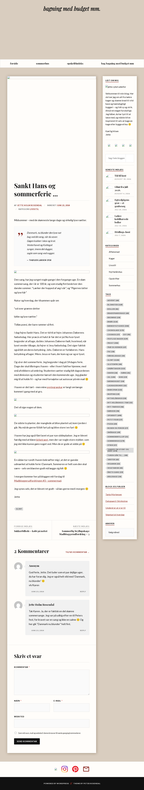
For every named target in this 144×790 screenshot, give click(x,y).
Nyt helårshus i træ (119, 402)
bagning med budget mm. (72, 8)
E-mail (58, 701)
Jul (111, 377)
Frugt (112, 343)
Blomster (114, 305)
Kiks (123, 377)
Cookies (113, 334)
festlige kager (117, 339)
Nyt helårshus (115, 271)
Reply (83, 591)
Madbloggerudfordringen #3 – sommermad (37, 480)
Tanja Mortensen (113, 494)
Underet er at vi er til (115, 507)
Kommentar (22, 667)
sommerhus (42, 63)
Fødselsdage (116, 356)
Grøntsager (116, 368)
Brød (112, 322)
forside (14, 63)
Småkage (113, 432)
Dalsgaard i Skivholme (116, 501)
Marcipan (114, 390)
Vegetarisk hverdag (114, 514)
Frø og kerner (116, 347)
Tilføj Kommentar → (77, 552)
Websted (19, 716)
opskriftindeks (75, 63)
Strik (112, 445)
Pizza (112, 424)
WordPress (63, 783)
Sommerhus (114, 285)
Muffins (113, 394)
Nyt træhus (115, 407)
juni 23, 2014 (63, 205)
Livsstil (34, 209)
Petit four (114, 420)
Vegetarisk (115, 468)
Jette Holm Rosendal (29, 205)
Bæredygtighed (118, 326)
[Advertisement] (72, 38)
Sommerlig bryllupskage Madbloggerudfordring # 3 (74, 532)
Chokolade (115, 330)
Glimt (19, 509)
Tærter (113, 459)
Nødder (113, 411)
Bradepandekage (118, 313)
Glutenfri (114, 364)
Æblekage (114, 476)
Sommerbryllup (117, 437)
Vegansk (113, 464)
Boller (113, 309)
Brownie (113, 317)
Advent (113, 300)
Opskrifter (114, 278)
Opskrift (114, 415)
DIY (126, 334)
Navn (17, 701)
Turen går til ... (117, 455)
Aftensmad (114, 251)
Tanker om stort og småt (118, 450)
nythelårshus (116, 398)
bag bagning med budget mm (117, 63)
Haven (112, 373)
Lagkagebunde (117, 385)
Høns (125, 373)
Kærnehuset (115, 381)
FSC (110, 351)
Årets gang (115, 472)
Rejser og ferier (117, 428)
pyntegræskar (55, 387)
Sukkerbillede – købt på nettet (30, 531)
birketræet (42, 439)
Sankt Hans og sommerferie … (36, 189)
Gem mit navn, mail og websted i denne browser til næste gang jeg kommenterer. (49, 733)
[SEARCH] (130, 158)
